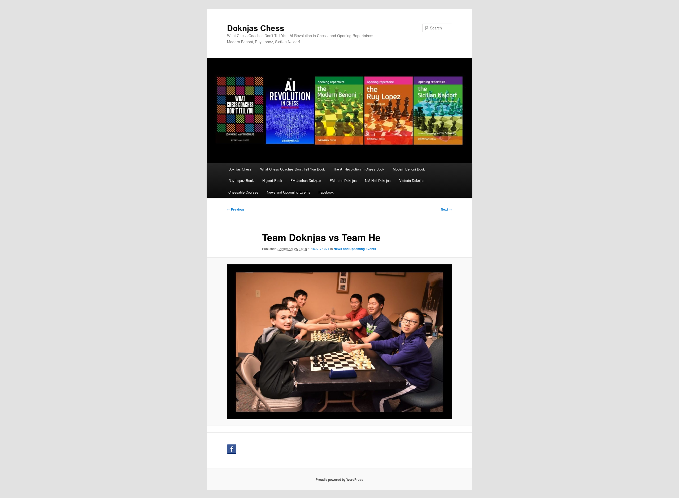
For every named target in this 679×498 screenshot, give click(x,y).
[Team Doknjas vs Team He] (339, 341)
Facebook (326, 192)
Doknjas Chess (255, 27)
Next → (446, 209)
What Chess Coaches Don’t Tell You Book (292, 169)
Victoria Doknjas (411, 180)
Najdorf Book (272, 180)
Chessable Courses (243, 192)
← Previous (236, 209)
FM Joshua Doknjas (305, 180)
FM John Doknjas (343, 180)
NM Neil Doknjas (378, 180)
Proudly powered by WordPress (339, 479)
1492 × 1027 (320, 248)
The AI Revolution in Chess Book (358, 169)
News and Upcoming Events (288, 192)
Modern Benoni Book (409, 169)
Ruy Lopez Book (241, 180)
